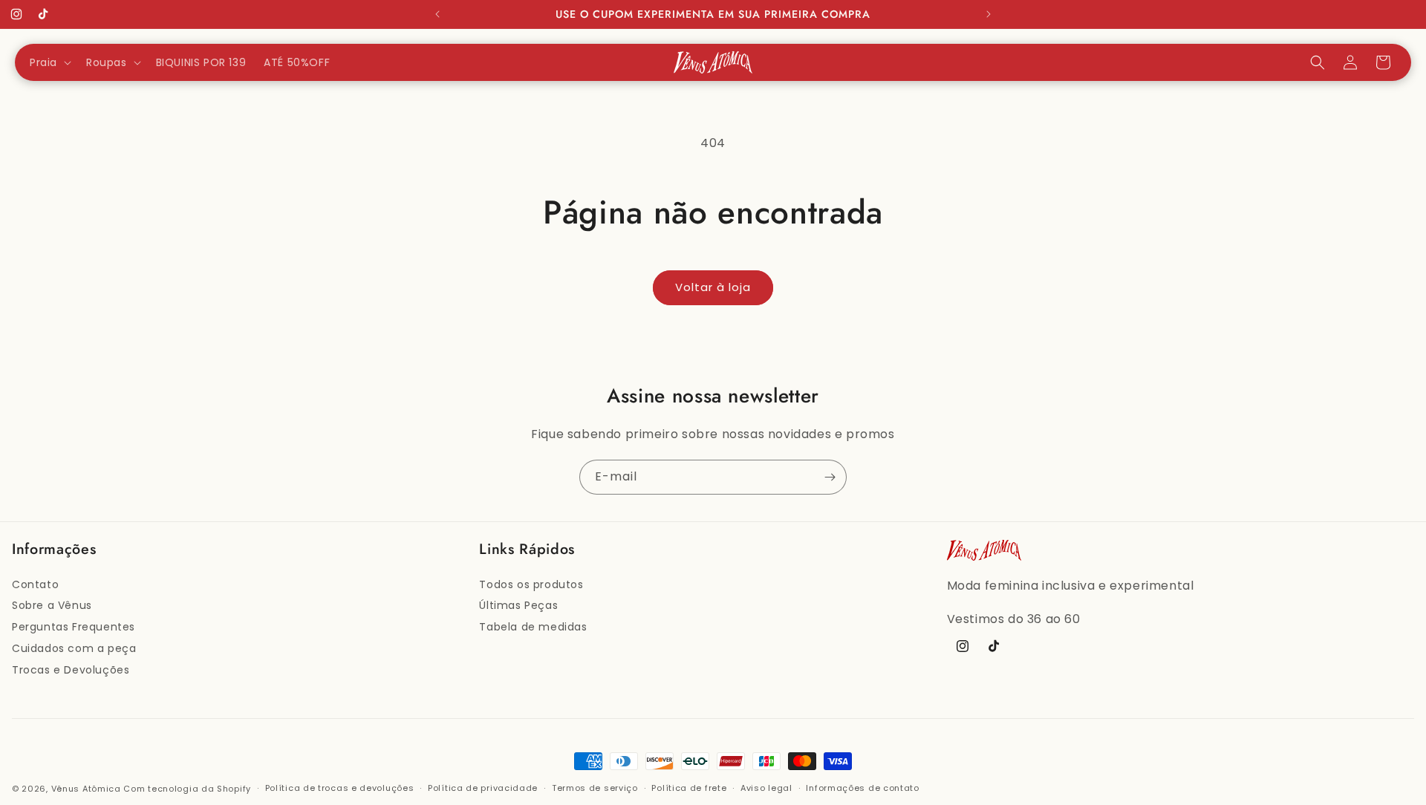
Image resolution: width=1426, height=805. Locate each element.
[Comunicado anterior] (437, 14)
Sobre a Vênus (52, 605)
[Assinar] (829, 477)
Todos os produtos (531, 584)
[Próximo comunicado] (988, 14)
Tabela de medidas (533, 626)
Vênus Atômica (86, 789)
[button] (49, 62)
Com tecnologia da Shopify (187, 789)
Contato (35, 584)
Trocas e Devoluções (70, 669)
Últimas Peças (518, 605)
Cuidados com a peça (74, 648)
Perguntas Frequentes (73, 626)
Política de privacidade (483, 788)
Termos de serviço (595, 788)
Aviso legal (766, 788)
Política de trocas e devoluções (339, 788)
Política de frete (688, 788)
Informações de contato (862, 788)
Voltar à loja (713, 287)
